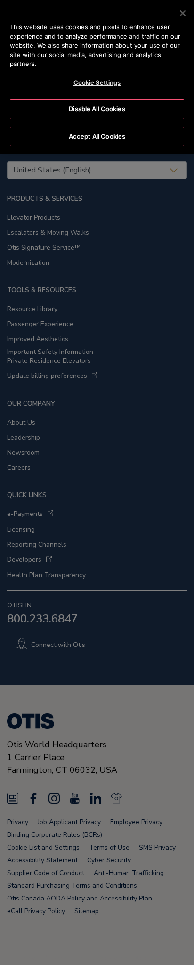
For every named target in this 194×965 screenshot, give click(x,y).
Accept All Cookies (97, 136)
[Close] (182, 13)
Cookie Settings (97, 82)
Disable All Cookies (97, 109)
